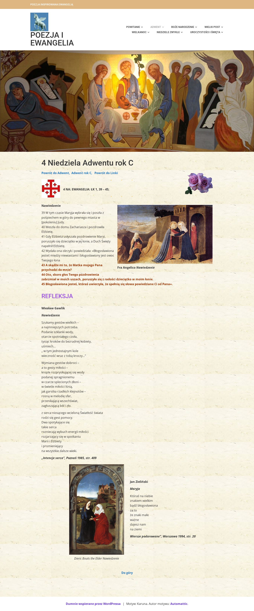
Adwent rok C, (81, 173)
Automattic (178, 604)
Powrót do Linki (106, 173)
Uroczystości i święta (205, 32)
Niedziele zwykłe (168, 32)
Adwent (155, 26)
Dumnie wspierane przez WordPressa (93, 604)
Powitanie (133, 26)
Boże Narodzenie (182, 26)
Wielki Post (212, 26)
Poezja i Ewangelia (52, 38)
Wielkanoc (139, 32)
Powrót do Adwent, (55, 173)
